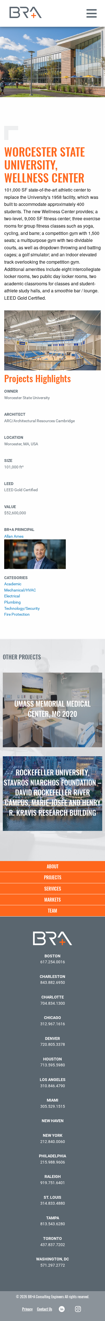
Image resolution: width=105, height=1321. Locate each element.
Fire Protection (17, 614)
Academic (12, 584)
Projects (52, 877)
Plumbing (12, 602)
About (53, 866)
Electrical (12, 596)
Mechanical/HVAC (20, 590)
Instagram (79, 1309)
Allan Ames (14, 536)
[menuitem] (52, 866)
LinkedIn (62, 1309)
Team (52, 910)
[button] (98, 22)
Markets (52, 899)
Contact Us (44, 1309)
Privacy (27, 1309)
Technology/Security (22, 608)
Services (52, 888)
